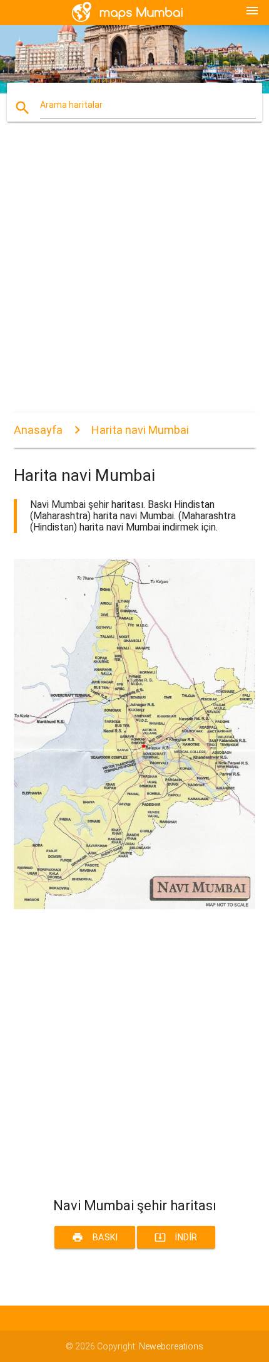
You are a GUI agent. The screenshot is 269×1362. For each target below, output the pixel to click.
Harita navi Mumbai (140, 429)
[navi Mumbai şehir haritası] (135, 906)
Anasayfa (38, 429)
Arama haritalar (71, 105)
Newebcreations (171, 1346)
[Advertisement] (134, 278)
